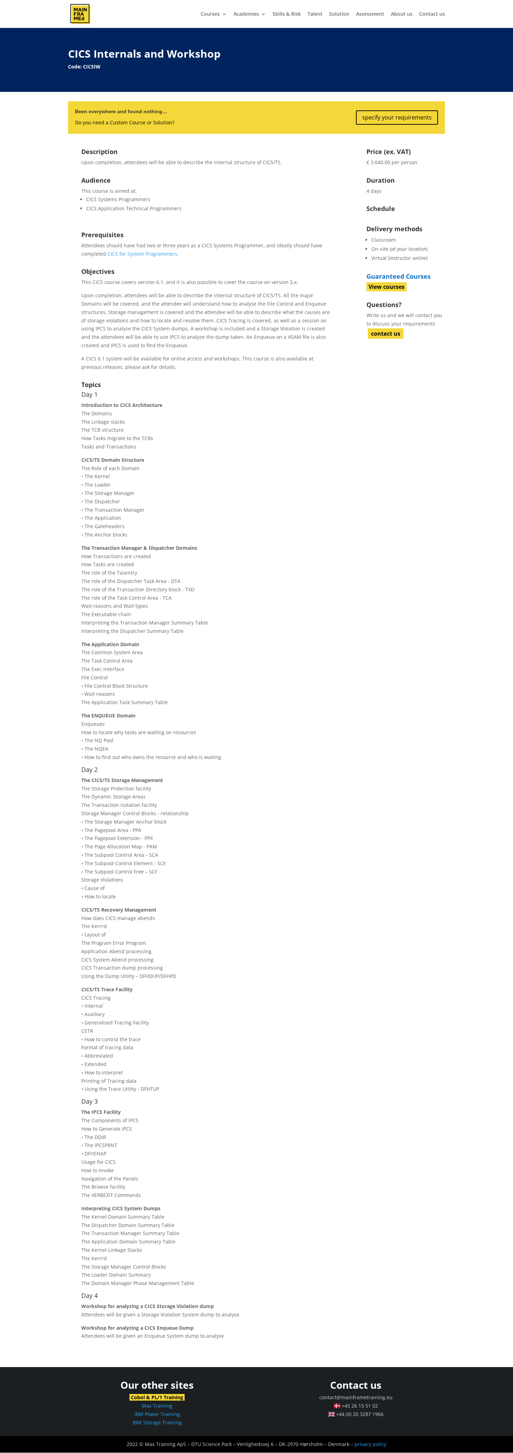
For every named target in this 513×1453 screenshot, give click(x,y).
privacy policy (370, 1444)
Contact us (432, 14)
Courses (210, 14)
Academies (246, 14)
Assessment (370, 14)
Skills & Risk (287, 14)
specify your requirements (397, 117)
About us (401, 14)
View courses (386, 287)
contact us (385, 333)
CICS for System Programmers (142, 253)
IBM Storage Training (157, 1422)
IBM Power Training (157, 1414)
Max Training (157, 1405)
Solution (339, 14)
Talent (314, 14)
